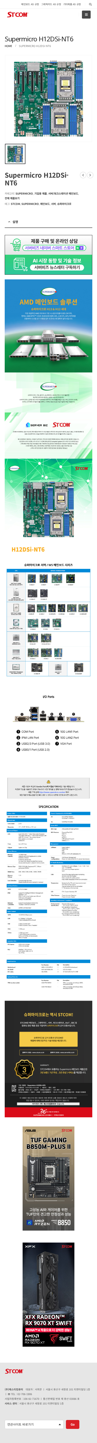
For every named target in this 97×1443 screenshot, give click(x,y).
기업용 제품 (40, 193)
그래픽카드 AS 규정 (51, 4)
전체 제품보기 (12, 198)
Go (73, 1424)
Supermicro (24, 193)
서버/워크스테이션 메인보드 (63, 193)
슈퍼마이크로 (64, 204)
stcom (15, 204)
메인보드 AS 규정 (30, 4)
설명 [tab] (15, 221)
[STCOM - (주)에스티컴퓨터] (18, 14)
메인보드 (45, 204)
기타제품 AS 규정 (72, 4)
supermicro (30, 204)
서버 (53, 204)
